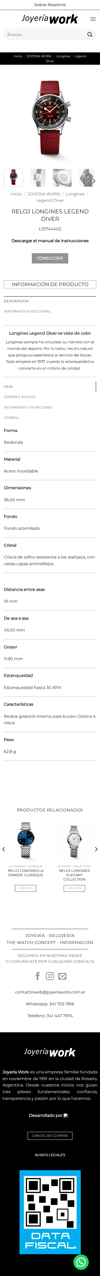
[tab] (50, 387)
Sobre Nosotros (50, 4)
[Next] (88, 118)
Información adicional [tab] (27, 311)
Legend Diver (50, 200)
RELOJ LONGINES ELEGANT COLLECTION (74, 874)
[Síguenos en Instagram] (50, 976)
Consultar (50, 258)
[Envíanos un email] (62, 976)
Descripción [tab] (16, 301)
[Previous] (12, 118)
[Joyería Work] (50, 19)
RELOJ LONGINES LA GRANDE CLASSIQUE (26, 872)
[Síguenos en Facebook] (38, 976)
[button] (93, 19)
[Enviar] (90, 34)
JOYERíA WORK (39, 56)
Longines (63, 56)
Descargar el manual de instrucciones (50, 240)
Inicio (18, 56)
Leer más (25, 888)
